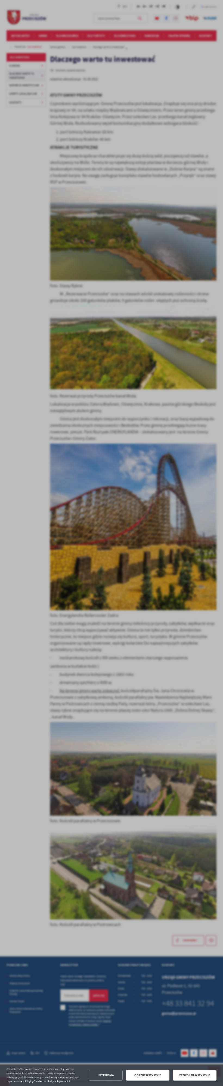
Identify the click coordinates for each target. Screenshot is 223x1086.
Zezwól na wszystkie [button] (194, 1075)
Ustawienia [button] (106, 1075)
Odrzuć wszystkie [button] (147, 1075)
